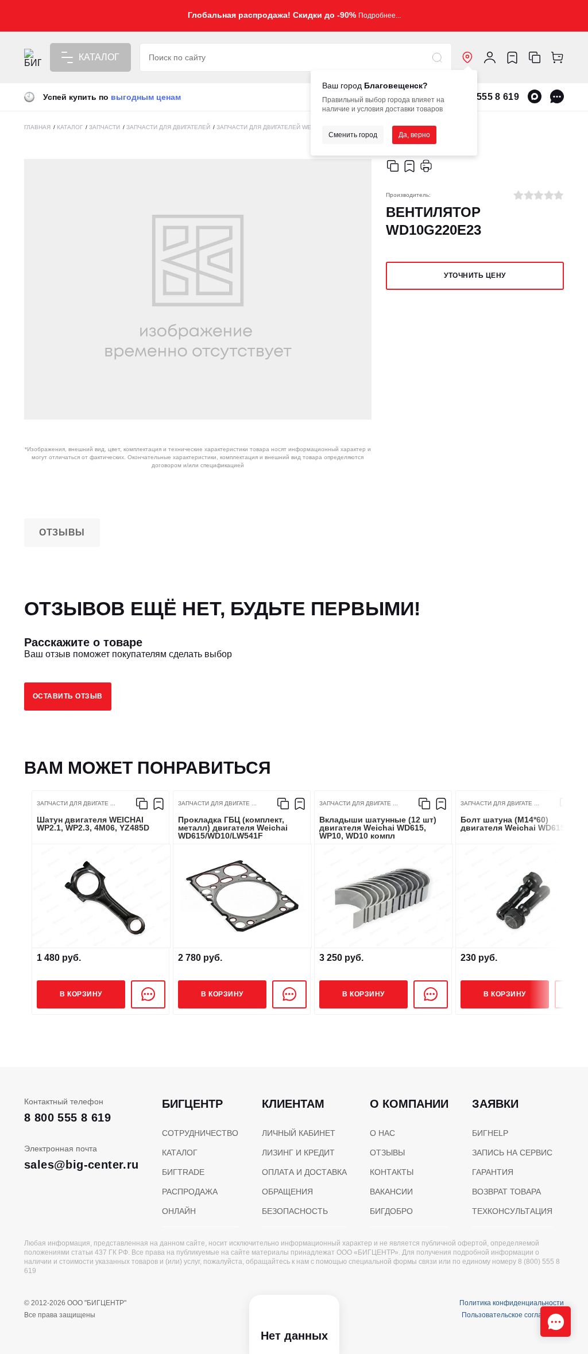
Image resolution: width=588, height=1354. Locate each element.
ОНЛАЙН (179, 1211)
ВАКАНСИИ (391, 1191)
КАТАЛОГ (180, 1152)
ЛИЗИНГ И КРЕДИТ (298, 1152)
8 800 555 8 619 (484, 97)
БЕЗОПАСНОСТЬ (295, 1211)
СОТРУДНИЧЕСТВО (200, 1133)
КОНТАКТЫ (391, 1172)
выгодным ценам (146, 97)
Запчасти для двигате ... (76, 803)
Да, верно (414, 135)
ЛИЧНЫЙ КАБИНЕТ (298, 1133)
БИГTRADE (183, 1172)
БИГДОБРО (391, 1211)
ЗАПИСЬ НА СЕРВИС (512, 1152)
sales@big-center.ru (81, 1164)
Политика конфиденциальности (511, 1303)
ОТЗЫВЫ (387, 1152)
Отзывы (62, 532)
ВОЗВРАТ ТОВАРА (506, 1191)
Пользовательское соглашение (513, 1315)
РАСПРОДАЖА (190, 1191)
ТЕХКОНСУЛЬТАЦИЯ (512, 1211)
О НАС (382, 1133)
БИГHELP (490, 1133)
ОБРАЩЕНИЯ (287, 1191)
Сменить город (352, 135)
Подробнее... (379, 15)
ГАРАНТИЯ (492, 1172)
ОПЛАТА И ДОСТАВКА (304, 1172)
